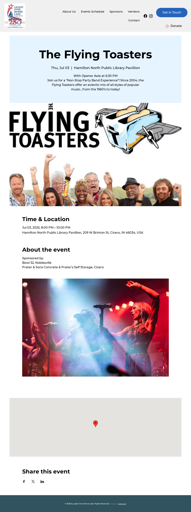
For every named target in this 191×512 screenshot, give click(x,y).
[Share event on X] (33, 481)
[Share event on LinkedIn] (42, 481)
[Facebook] (145, 16)
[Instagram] (151, 16)
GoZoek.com (122, 504)
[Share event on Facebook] (24, 481)
